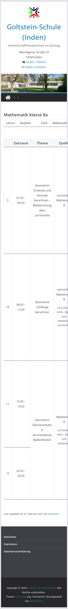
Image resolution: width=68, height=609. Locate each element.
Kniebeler (53, 514)
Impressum (10, 544)
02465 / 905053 (36, 62)
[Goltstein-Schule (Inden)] (8, 97)
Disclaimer (10, 536)
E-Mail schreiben (35, 67)
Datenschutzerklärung (17, 551)
